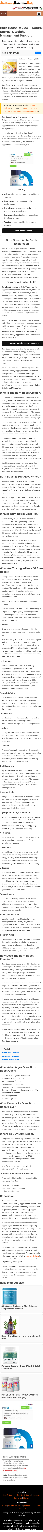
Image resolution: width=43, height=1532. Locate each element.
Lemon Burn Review (10, 1060)
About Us (27, 1505)
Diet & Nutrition (9, 1495)
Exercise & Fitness (24, 1495)
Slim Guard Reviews (10, 1053)
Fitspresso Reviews (10, 1056)
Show (38, 53)
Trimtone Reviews (32, 1256)
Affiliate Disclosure (15, 1505)
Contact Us (37, 1505)
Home (3, 13)
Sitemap (26, 1498)
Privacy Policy (22, 1508)
